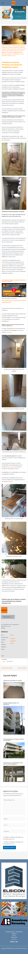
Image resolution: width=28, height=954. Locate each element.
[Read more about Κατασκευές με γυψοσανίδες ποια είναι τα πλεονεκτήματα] (14, 773)
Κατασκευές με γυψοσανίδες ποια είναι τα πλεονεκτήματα (13, 763)
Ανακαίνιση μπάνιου (12, 49)
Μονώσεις (9, 54)
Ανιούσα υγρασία (21, 49)
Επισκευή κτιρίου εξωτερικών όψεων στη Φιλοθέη (13, 739)
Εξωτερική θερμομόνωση (16, 52)
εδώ (12, 325)
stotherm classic (10, 466)
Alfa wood (9, 332)
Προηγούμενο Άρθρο (6, 668)
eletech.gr (4, 631)
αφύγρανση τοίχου (18, 50)
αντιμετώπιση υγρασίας (7, 50)
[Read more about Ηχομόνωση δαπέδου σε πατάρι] (14, 690)
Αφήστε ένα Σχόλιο (6, 46)
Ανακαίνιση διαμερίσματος (18, 46)
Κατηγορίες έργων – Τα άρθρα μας (14, 931)
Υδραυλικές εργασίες (7, 55)
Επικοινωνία (14, 937)
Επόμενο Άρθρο (22, 668)
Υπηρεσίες (14, 933)
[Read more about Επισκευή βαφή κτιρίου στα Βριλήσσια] (14, 720)
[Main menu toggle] (2, 2)
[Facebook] (11, 941)
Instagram (13, 640)
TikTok (12, 643)
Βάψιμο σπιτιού (5, 52)
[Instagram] (13, 941)
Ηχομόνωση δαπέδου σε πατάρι (12, 680)
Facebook (12, 638)
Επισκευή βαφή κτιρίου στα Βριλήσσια (11, 703)
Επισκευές (4, 54)
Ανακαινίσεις (5, 47)
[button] (26, 3)
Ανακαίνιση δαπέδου (14, 47)
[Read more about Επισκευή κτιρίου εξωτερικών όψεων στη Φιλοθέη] (14, 750)
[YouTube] (17, 941)
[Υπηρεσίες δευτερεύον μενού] (5, 639)
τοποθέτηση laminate (18, 54)
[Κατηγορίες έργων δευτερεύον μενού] (8, 637)
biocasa (4, 264)
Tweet (3, 661)
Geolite (3, 319)
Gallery (14, 935)
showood (10, 481)
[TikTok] (15, 941)
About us (14, 939)
